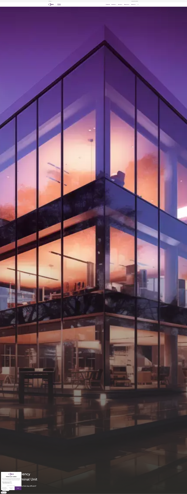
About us (133, 4)
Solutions (113, 4)
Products (108, 4)
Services (120, 4)
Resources (126, 4)
